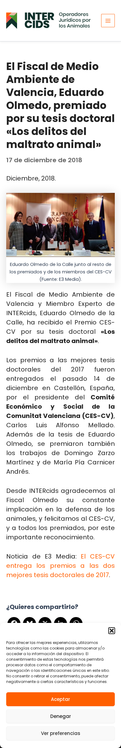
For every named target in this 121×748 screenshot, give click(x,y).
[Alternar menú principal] (108, 21)
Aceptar (60, 699)
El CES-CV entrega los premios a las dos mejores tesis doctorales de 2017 (60, 565)
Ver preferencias (60, 733)
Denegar (60, 716)
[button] (112, 631)
